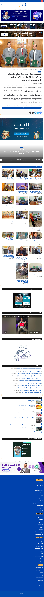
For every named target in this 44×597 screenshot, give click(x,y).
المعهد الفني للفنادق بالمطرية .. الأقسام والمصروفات (26, 410)
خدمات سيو (41, 541)
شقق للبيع (41, 574)
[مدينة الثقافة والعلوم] (39, 402)
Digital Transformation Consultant (38, 503)
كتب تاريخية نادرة (40, 527)
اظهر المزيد (22, 107)
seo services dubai (40, 487)
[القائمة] (42, 5)
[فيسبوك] (40, 113)
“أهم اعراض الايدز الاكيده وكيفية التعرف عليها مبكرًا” (26, 413)
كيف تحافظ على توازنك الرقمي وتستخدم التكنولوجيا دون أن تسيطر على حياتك (28, 375)
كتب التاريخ (41, 492)
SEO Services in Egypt (39, 546)
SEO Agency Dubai (40, 482)
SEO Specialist (41, 498)
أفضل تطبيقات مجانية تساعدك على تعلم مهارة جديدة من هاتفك (31, 383)
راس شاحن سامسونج (40, 505)
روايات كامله (41, 582)
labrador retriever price (39, 540)
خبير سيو (41, 493)
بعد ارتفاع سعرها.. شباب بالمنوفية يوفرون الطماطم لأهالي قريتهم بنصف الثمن (22, 281)
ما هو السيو (41, 558)
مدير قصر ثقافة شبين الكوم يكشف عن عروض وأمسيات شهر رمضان (36, 206)
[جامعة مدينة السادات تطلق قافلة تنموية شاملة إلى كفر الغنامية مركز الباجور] (35, 267)
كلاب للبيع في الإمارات (39, 550)
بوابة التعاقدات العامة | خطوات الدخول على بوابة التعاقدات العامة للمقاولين (22, 424)
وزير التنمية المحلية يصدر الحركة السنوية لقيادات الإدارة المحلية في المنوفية (8, 256)
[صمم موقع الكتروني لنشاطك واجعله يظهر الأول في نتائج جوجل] (22, 467)
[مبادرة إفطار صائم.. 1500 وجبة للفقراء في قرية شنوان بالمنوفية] (35, 219)
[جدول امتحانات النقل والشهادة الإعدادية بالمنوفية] (8, 235)
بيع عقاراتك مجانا (22, 22)
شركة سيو (41, 579)
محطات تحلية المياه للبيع (39, 531)
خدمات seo (41, 551)
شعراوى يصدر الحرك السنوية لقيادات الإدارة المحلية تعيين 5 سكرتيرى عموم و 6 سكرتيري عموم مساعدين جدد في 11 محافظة (22, 259)
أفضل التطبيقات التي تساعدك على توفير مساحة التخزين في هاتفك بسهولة (29, 373)
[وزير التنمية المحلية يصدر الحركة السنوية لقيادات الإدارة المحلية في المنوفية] (8, 250)
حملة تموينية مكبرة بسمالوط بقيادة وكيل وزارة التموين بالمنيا (21, 152)
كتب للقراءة (41, 495)
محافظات (36, 69)
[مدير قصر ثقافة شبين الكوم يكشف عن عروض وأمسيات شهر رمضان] (35, 200)
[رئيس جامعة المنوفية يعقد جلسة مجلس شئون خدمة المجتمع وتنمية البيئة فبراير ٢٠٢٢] (35, 173)
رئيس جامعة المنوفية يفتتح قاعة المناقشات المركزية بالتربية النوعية (8, 192)
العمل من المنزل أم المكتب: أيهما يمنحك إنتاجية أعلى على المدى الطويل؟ (29, 387)
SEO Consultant (40, 524)
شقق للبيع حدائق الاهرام (39, 567)
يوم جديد (41, 561)
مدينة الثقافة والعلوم (31, 400)
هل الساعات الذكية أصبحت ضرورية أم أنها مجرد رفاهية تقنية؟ (31, 371)
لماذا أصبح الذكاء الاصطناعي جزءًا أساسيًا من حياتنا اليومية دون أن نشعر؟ (29, 389)
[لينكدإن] (35, 113)
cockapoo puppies (40, 580)
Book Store (41, 510)
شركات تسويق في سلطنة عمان (38, 584)
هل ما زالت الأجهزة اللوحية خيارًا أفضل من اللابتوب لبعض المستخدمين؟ (30, 377)
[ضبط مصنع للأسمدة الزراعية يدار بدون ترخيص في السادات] (22, 186)
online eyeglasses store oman (39, 589)
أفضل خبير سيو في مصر (22, 441)
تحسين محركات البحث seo (39, 522)
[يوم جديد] (22, 5)
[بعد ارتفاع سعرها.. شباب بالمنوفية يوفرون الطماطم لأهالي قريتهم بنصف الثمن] (22, 271)
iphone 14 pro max (40, 508)
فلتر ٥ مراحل (41, 516)
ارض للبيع (41, 572)
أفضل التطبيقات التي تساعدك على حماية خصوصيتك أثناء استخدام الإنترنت (29, 368)
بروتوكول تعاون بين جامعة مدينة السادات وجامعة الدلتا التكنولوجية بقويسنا (22, 178)
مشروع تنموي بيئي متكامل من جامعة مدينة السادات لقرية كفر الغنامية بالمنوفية (22, 207)
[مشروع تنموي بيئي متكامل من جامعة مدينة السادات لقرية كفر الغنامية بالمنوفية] (22, 200)
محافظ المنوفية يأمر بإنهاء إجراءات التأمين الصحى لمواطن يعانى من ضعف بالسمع (22, 221)
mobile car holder (40, 545)
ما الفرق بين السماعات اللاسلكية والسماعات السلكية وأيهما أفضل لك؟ (30, 380)
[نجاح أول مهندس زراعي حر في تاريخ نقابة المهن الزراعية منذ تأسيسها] (35, 186)
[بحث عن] (1, 5)
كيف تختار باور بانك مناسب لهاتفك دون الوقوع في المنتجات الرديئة (30, 370)
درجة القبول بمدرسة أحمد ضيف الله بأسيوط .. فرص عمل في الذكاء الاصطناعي (29, 432)
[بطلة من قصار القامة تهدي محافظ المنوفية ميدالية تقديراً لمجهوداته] (8, 200)
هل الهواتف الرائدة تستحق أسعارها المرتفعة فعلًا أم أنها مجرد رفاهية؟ (30, 390)
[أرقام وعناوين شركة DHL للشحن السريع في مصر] (39, 407)
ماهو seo (42, 553)
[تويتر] (38, 113)
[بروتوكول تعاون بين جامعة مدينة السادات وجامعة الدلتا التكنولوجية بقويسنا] (22, 173)
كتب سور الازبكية (40, 560)
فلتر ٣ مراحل (41, 519)
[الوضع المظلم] (3, 5)
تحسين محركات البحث (39, 570)
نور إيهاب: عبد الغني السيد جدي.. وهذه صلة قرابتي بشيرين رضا (24, 417)
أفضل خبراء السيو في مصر (22, 291)
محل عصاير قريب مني (40, 502)
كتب (42, 497)
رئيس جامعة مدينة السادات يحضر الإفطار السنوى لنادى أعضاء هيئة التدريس (36, 256)
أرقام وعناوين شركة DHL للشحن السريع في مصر (27, 405)
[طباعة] (30, 113)
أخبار (21, 147)
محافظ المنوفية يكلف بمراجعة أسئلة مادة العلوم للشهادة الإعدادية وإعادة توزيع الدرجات (8, 178)
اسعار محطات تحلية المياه (39, 534)
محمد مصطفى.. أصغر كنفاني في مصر (22, 239)
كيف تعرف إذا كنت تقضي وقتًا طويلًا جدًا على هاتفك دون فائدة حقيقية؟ (29, 385)
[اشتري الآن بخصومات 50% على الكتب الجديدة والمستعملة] (21, 129)
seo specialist (41, 488)
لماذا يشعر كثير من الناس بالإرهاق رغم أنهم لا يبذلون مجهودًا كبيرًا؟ (30, 382)
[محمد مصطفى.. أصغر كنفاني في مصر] (22, 235)
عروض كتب (41, 500)
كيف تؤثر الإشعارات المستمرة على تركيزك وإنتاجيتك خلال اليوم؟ (31, 378)
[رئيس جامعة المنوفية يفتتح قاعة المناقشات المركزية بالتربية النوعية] (8, 187)
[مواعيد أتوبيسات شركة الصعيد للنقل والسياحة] (39, 429)
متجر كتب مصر (41, 585)
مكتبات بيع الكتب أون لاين (39, 490)
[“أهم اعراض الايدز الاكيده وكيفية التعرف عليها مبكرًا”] (39, 414)
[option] (21, 152)
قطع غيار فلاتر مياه (40, 521)
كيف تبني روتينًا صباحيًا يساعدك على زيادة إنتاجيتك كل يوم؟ (31, 392)
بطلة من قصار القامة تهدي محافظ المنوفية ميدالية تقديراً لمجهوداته (8, 205)
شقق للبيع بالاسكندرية (39, 569)
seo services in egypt (40, 483)
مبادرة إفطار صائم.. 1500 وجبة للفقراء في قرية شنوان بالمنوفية (35, 228)
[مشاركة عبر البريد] (33, 113)
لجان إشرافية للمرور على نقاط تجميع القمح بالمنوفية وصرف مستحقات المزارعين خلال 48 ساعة (8, 221)
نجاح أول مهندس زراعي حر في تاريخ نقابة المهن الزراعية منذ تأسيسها (36, 192)
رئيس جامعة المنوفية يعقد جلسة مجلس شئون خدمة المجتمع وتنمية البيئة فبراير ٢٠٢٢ (36, 178)
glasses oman (41, 587)
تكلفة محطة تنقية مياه (39, 526)
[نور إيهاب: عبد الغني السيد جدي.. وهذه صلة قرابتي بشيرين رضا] (39, 420)
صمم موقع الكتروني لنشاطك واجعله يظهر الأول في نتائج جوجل (22, 9)
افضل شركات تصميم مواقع (39, 548)
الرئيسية (39, 69)
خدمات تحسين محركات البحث (38, 485)
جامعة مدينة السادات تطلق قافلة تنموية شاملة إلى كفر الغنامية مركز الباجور (36, 274)
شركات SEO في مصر (40, 555)
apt (42, 575)
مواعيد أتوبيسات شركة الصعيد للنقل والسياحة (27, 427)
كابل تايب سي (41, 532)
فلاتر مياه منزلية (40, 517)
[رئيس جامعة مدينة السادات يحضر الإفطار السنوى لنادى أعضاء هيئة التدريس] (35, 250)
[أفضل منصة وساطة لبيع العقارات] (22, 26)
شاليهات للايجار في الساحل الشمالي (37, 556)
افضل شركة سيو (40, 543)
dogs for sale (41, 507)
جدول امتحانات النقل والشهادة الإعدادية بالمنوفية (9, 239)
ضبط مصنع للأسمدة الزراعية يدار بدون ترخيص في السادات (22, 192)
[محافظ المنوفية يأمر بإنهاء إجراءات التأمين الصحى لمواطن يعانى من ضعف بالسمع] (22, 215)
